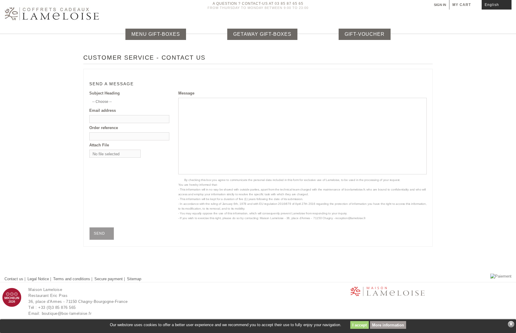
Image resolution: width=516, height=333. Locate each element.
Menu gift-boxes (155, 34)
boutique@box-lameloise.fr (67, 313)
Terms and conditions (72, 279)
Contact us (14, 279)
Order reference (103, 128)
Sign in (440, 5)
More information (388, 325)
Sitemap (134, 279)
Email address (102, 110)
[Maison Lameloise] (86, 14)
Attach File (99, 145)
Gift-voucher (365, 34)
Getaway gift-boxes (262, 34)
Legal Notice (38, 279)
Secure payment (109, 279)
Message (186, 93)
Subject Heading (104, 93)
